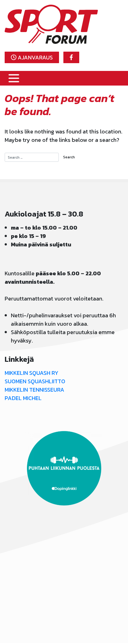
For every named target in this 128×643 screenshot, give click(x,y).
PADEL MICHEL (23, 398)
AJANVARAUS (34, 57)
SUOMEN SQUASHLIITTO (35, 381)
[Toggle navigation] (14, 78)
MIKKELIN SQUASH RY (31, 373)
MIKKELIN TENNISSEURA (34, 389)
